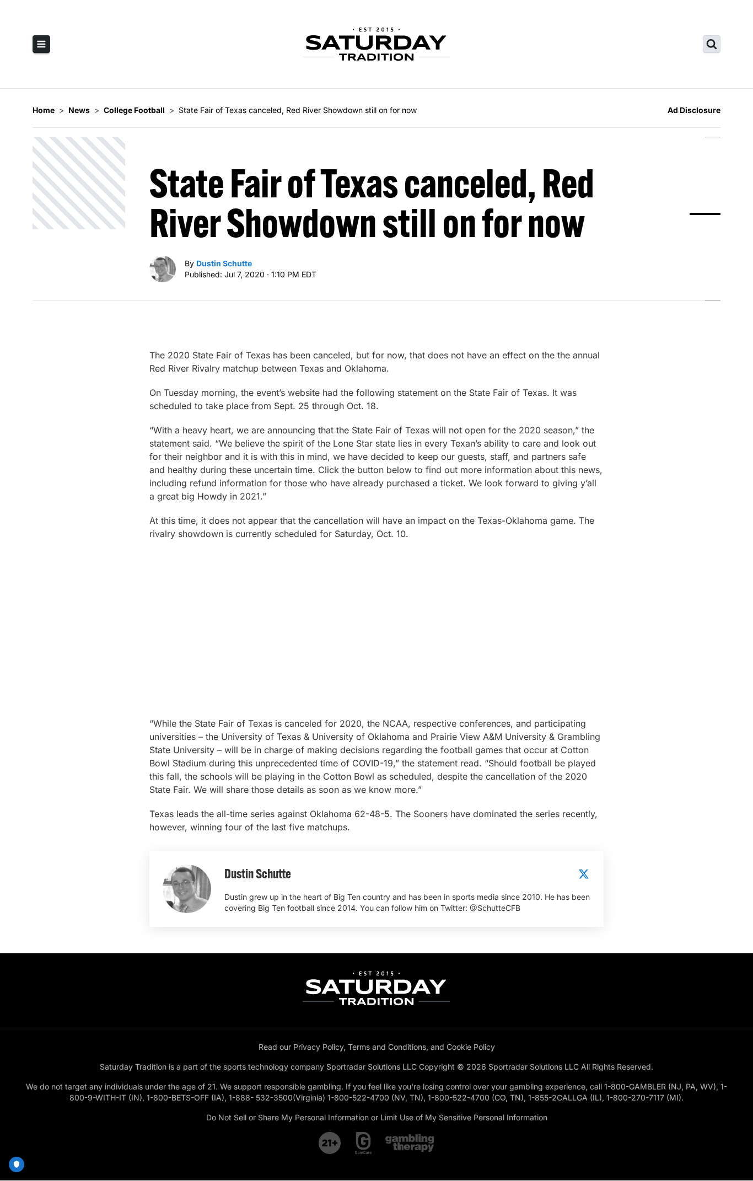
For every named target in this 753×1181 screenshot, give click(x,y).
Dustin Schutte (224, 263)
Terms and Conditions (387, 1046)
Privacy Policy (318, 1046)
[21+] (330, 1143)
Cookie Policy (471, 1046)
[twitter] (583, 874)
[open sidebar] (41, 44)
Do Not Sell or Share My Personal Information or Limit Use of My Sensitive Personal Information (376, 1117)
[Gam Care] (363, 1143)
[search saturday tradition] (711, 44)
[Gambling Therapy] (409, 1143)
